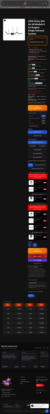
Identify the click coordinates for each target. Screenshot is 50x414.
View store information (32, 279)
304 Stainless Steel (37, 135)
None (30, 164)
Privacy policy (26, 410)
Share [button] (32, 295)
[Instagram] (37, 393)
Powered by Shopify (20, 410)
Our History (23, 379)
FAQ (21, 383)
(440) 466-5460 (41, 285)
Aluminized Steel (37, 132)
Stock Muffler (33, 146)
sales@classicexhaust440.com (35, 286)
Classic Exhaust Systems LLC (12, 410)
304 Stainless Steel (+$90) (37, 168)
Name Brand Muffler (37, 157)
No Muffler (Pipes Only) (37, 142)
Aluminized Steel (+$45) (40, 164)
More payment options (37, 263)
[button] (3, 3)
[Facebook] (40, 393)
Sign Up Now (40, 385)
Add (45, 182)
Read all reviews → (38, 347)
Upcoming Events (25, 381)
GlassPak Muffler (37, 149)
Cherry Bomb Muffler (37, 153)
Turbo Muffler (42, 146)
